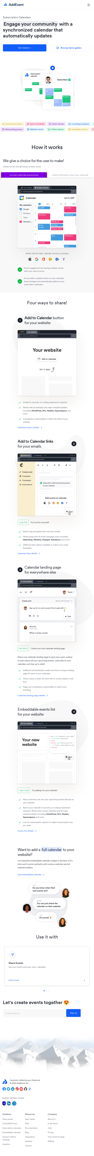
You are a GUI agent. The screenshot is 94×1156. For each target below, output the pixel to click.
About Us (51, 1119)
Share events (7, 1119)
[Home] (13, 4)
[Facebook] (4, 1089)
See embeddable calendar (29, 874)
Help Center (30, 1119)
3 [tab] (48, 990)
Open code (24, 790)
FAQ (27, 1123)
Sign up (73, 1013)
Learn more (14, 980)
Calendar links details (27, 553)
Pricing (50, 1132)
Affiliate (51, 1141)
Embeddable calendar (11, 1132)
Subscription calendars (11, 1128)
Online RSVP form (9, 1123)
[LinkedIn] (12, 1089)
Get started (23, 47)
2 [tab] (46, 990)
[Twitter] (8, 1089)
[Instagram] (17, 1089)
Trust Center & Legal (56, 1137)
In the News (53, 1123)
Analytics (6, 1144)
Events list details (26, 830)
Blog (27, 1132)
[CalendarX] (30, 1089)
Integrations (30, 1137)
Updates (28, 1141)
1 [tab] (44, 990)
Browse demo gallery (69, 47)
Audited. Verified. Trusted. (13, 1098)
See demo (23, 648)
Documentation (31, 1128)
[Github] (25, 1089)
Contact (28, 1145)
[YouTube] (21, 1089)
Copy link (23, 522)
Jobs (50, 1128)
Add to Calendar (49, 359)
